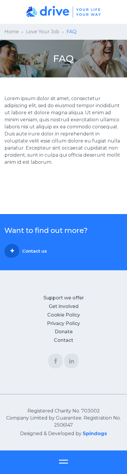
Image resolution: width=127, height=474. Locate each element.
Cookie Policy (63, 315)
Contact (63, 340)
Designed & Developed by (63, 433)
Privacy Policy (63, 323)
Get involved (64, 306)
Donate (64, 331)
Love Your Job (42, 31)
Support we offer (63, 298)
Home (11, 31)
